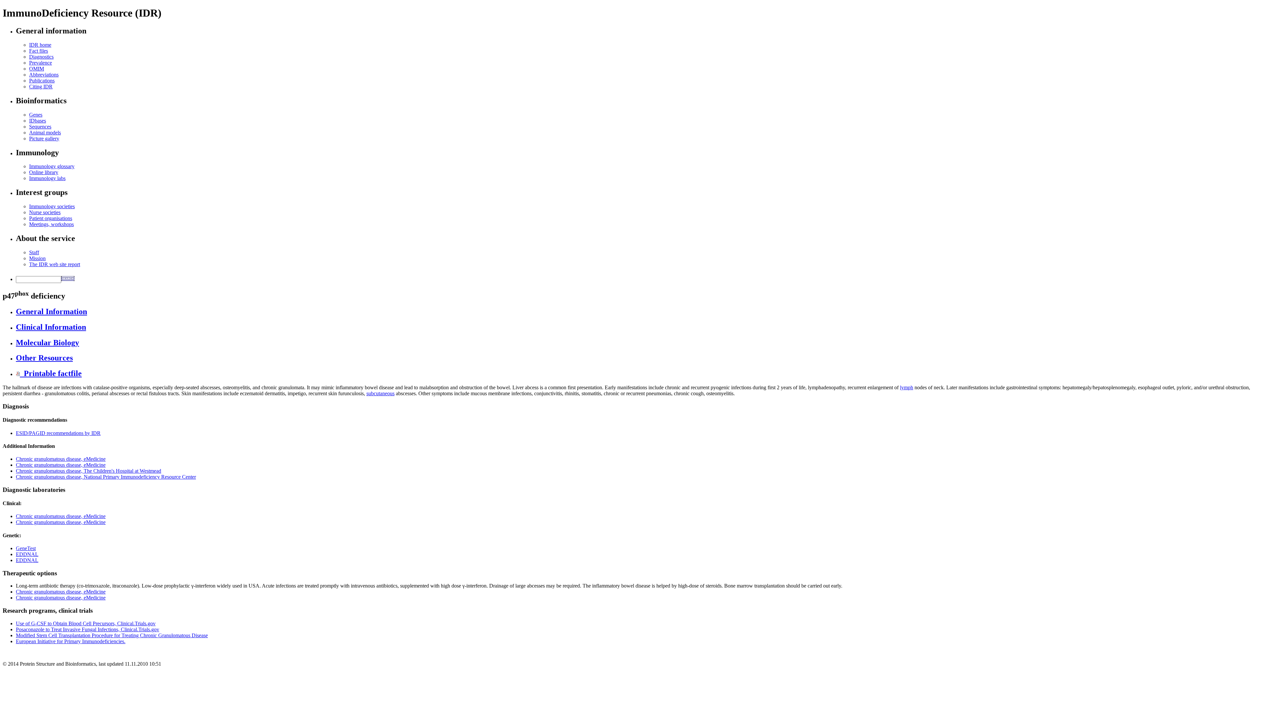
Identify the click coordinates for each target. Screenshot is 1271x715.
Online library (43, 172)
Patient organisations (50, 218)
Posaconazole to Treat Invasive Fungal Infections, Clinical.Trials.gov (87, 629)
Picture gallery (44, 138)
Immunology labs (47, 178)
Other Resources (44, 358)
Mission (37, 258)
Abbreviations (44, 74)
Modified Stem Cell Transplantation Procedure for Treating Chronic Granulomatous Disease (112, 635)
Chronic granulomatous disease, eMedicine (61, 459)
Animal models (45, 132)
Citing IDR (41, 86)
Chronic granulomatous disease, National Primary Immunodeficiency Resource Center (106, 477)
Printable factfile (51, 373)
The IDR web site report (54, 264)
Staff (34, 252)
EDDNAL (27, 554)
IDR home (40, 45)
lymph (906, 387)
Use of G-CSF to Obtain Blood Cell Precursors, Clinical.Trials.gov (86, 623)
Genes (35, 115)
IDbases (37, 120)
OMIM (36, 69)
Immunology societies (52, 206)
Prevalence (40, 63)
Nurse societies (45, 212)
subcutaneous (380, 393)
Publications (42, 80)
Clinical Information (51, 327)
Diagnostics (41, 57)
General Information (51, 311)
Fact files (38, 51)
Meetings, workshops (51, 224)
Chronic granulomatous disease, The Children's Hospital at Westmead (88, 471)
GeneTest (26, 548)
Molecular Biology (47, 342)
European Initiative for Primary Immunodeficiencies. (70, 641)
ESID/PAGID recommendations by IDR (58, 433)
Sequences (40, 126)
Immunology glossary (51, 166)
